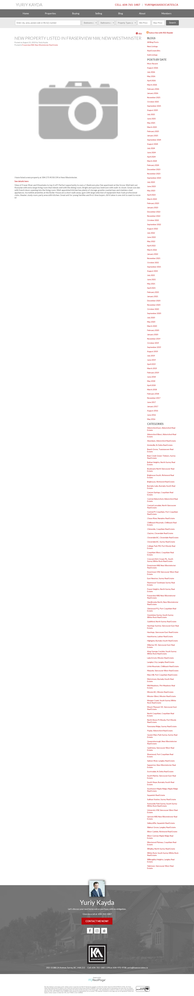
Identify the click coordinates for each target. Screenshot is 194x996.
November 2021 (153, 258)
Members (166, 13)
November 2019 (153, 339)
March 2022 (152, 250)
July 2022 (151, 233)
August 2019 (152, 351)
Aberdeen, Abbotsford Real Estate (161, 441)
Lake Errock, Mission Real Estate (160, 658)
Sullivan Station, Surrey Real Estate (161, 799)
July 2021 (151, 275)
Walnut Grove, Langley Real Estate (161, 827)
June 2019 (151, 360)
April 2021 (151, 288)
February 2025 (153, 131)
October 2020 (153, 309)
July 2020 (151, 317)
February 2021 (153, 292)
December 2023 (153, 169)
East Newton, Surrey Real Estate (160, 578)
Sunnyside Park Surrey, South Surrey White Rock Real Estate (162, 804)
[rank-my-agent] (104, 930)
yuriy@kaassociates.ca (161, 4)
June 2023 (151, 186)
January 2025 (152, 135)
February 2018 (153, 394)
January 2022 (152, 254)
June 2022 (151, 237)
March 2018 (152, 389)
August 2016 (152, 411)
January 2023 (152, 207)
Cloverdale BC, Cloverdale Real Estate (162, 537)
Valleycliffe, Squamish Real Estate (161, 823)
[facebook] (90, 930)
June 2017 (151, 402)
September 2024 (154, 140)
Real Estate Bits (153, 50)
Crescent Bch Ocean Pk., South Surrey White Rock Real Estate (160, 560)
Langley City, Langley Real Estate (160, 662)
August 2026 (152, 68)
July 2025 (151, 114)
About (142, 13)
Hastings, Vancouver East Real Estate (162, 632)
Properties (50, 13)
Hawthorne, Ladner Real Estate (160, 636)
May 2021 (151, 284)
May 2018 (151, 381)
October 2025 (153, 102)
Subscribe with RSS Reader (161, 32)
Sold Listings (152, 55)
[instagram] (97, 930)
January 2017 (152, 406)
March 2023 (152, 199)
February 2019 (153, 372)
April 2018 (151, 385)
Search (172, 23)
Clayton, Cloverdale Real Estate (160, 533)
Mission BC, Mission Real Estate (160, 692)
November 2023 (153, 173)
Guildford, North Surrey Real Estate (161, 621)
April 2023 (151, 195)
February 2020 (153, 330)
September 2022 (154, 224)
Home (26, 13)
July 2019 (151, 355)
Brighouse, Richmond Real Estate (160, 482)
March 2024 (152, 161)
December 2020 (153, 300)
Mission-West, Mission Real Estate (161, 696)
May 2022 (151, 241)
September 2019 (154, 347)
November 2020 (153, 305)
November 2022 (153, 216)
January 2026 (152, 93)
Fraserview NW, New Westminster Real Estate (40, 45)
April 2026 (151, 80)
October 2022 (153, 220)
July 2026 (151, 72)
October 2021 (153, 262)
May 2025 (151, 123)
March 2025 (152, 127)
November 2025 (153, 97)
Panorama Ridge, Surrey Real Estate (162, 726)
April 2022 (151, 245)
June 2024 (151, 152)
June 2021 (151, 279)
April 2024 (151, 157)
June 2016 (151, 415)
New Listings (152, 46)
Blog (120, 13)
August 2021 (152, 271)
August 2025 (152, 110)
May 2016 (151, 419)
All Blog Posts (153, 42)
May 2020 (151, 322)
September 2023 (154, 178)
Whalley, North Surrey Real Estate (161, 849)
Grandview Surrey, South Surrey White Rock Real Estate (160, 616)
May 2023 (151, 190)
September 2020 (154, 313)
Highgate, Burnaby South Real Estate (162, 641)
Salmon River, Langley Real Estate (161, 761)
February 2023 (153, 203)
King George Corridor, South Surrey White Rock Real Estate (161, 652)
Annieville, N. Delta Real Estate (159, 445)
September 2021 (154, 267)
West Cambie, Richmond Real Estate (162, 831)
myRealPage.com (97, 980)
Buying (75, 13)
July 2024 (151, 148)
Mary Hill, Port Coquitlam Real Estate (162, 675)
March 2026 (152, 85)
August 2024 (152, 144)
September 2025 (154, 106)
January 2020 (152, 334)
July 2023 (151, 182)
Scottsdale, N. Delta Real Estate (160, 771)
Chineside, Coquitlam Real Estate (161, 529)
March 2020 (152, 326)
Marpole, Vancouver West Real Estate (162, 670)
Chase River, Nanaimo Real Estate (161, 518)
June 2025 (151, 118)
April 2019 (151, 364)
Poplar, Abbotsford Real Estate (160, 730)
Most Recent (152, 63)
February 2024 (153, 165)
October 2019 (153, 343)
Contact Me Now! (97, 921)
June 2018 (151, 377)
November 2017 (153, 398)
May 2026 (151, 76)
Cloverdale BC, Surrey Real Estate (161, 542)
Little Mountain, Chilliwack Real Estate (163, 666)
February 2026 (153, 89)
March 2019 (152, 368)
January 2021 (152, 296)
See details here (22, 181)
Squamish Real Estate (156, 795)
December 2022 (153, 212)
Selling (98, 13)
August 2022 (152, 229)
